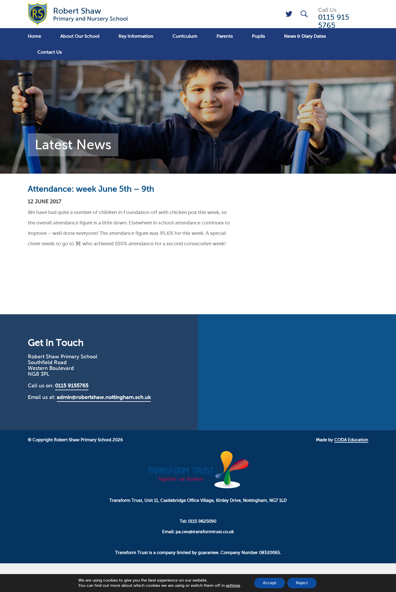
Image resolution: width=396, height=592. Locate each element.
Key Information (136, 36)
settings (233, 585)
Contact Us (49, 52)
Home (34, 36)
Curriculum (184, 36)
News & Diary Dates (305, 36)
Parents (225, 36)
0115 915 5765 (333, 21)
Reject (302, 583)
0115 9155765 (71, 385)
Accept (269, 583)
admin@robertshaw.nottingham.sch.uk (104, 397)
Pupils (258, 36)
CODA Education (351, 439)
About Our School (79, 36)
